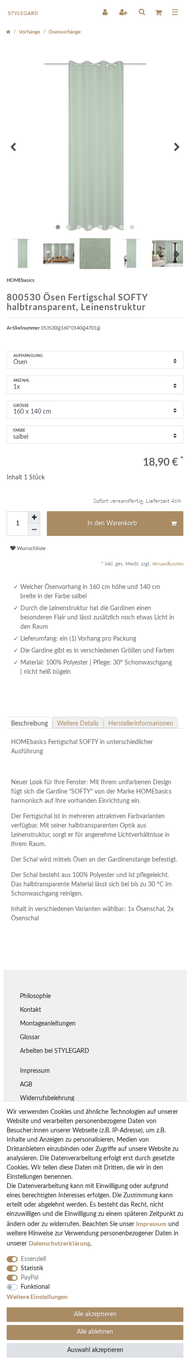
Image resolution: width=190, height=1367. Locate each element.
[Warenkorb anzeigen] (158, 12)
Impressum (35, 1071)
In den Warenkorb (112, 523)
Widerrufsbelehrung (47, 1098)
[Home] (8, 31)
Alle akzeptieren (95, 1314)
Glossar (30, 1037)
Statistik (32, 1268)
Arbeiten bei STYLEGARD (54, 1051)
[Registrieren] (124, 12)
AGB (26, 1085)
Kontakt (30, 1010)
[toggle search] (142, 11)
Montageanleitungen (48, 1024)
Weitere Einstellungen (37, 1296)
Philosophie (35, 996)
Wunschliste (30, 548)
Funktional (35, 1287)
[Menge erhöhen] (34, 517)
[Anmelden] (105, 12)
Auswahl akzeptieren (95, 1350)
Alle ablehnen (95, 1332)
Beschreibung (29, 724)
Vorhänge (29, 31)
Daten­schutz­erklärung (59, 1243)
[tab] (30, 722)
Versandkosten (167, 564)
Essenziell (33, 1259)
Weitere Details (78, 724)
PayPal (29, 1278)
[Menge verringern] (34, 530)
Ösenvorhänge (65, 31)
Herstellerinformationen (140, 724)
